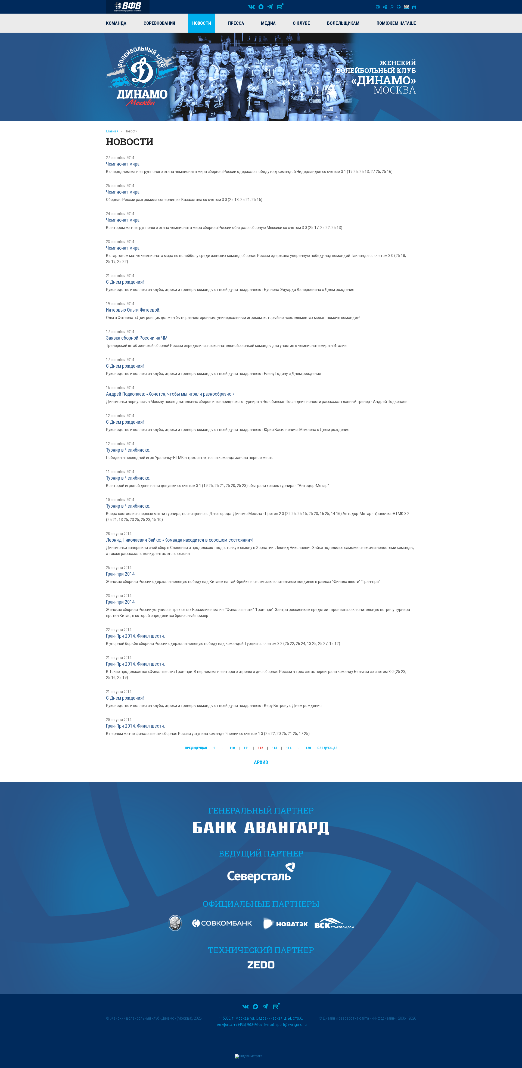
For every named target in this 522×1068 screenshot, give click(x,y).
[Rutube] (280, 7)
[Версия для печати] (398, 6)
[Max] (261, 7)
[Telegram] (270, 7)
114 (288, 748)
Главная (112, 131)
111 (246, 748)
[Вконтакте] (251, 7)
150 (308, 748)
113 (274, 748)
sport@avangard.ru (291, 1024)
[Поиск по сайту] (391, 7)
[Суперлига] (128, 7)
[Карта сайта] (385, 7)
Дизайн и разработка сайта (346, 1018)
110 (232, 748)
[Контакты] (378, 6)
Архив (261, 762)
